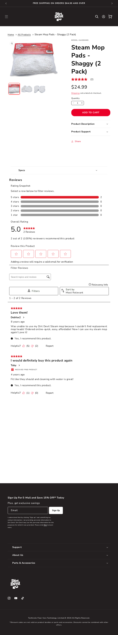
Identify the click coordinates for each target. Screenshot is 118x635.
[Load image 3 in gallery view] (39, 88)
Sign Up (56, 510)
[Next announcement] (112, 3)
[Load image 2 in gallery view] (26, 88)
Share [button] (78, 141)
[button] (6, 16)
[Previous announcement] (6, 3)
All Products (24, 34)
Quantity (75, 98)
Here (45, 525)
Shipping (75, 93)
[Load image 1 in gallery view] (14, 88)
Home (11, 34)
